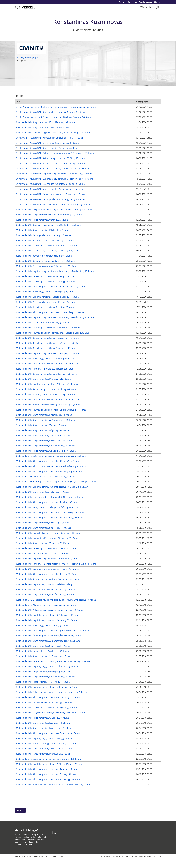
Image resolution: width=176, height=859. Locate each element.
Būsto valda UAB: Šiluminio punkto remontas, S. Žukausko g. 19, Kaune (50, 512)
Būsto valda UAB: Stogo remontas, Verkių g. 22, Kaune (42, 219)
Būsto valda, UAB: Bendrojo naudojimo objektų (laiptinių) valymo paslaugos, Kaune (56, 481)
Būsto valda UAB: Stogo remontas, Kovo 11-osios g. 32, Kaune (45, 122)
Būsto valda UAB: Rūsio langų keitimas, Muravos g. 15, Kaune (45, 358)
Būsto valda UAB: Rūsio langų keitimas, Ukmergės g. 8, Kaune (45, 291)
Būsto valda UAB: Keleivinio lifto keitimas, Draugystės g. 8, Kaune (47, 707)
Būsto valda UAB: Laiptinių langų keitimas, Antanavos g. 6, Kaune (47, 687)
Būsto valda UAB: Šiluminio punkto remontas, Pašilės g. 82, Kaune (47, 502)
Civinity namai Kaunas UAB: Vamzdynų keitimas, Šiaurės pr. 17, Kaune (49, 137)
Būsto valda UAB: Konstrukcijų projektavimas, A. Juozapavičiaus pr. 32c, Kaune (53, 132)
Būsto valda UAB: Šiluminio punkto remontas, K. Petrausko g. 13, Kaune (50, 286)
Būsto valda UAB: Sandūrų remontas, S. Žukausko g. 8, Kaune (45, 368)
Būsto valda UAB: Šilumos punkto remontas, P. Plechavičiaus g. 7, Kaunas (51, 409)
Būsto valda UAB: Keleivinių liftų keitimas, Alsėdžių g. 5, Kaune (45, 281)
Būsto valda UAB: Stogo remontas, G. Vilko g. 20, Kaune (42, 717)
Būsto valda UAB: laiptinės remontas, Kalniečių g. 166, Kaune (45, 702)
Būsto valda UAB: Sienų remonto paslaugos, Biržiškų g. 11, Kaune (47, 507)
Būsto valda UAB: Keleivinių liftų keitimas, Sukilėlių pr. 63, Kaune (46, 373)
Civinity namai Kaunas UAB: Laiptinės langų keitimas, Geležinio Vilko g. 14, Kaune (54, 178)
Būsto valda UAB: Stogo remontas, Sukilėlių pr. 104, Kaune (44, 748)
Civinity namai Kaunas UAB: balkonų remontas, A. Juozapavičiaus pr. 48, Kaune (53, 168)
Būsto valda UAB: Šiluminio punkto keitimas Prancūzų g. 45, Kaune (48, 697)
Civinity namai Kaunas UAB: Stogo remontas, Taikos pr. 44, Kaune (47, 148)
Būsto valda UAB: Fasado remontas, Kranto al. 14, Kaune (43, 553)
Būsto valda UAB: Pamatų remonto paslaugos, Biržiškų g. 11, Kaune (48, 404)
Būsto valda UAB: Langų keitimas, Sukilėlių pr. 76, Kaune (42, 651)
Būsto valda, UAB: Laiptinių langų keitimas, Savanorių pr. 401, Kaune (48, 758)
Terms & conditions (134, 856)
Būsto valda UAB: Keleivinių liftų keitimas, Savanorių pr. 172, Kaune (48, 327)
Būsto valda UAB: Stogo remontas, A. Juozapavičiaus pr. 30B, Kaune (48, 640)
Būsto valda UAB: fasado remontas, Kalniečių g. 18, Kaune (43, 322)
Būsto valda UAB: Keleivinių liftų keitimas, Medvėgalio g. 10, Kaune (47, 338)
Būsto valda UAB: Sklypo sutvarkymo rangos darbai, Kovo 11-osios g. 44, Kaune (54, 209)
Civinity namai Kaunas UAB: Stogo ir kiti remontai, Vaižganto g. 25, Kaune (51, 112)
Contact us (132, 2)
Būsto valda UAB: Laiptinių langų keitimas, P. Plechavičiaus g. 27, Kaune (50, 764)
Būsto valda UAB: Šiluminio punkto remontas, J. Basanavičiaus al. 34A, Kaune (52, 630)
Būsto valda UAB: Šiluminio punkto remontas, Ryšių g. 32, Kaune (47, 574)
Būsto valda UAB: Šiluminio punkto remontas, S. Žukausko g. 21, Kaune (50, 312)
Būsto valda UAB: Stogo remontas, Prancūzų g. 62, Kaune (43, 379)
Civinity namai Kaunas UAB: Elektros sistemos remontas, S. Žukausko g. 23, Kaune (55, 153)
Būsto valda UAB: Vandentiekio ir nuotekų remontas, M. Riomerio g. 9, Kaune (53, 661)
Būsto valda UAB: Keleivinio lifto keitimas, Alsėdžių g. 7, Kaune (45, 307)
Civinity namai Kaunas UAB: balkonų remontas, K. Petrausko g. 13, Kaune (51, 163)
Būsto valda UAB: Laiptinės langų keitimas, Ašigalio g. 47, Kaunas (47, 384)
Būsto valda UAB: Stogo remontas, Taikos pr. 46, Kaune (42, 492)
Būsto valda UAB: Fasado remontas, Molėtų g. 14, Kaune (43, 681)
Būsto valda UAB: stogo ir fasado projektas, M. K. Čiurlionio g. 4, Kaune (49, 497)
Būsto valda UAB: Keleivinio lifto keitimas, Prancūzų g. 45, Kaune (46, 348)
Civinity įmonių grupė (27, 57)
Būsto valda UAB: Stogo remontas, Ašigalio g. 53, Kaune (42, 430)
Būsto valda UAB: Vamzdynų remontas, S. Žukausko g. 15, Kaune (47, 266)
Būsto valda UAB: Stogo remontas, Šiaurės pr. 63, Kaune (43, 435)
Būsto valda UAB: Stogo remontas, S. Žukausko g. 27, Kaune (44, 656)
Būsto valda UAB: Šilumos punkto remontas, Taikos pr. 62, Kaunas (47, 399)
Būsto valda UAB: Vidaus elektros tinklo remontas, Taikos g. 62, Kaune (49, 610)
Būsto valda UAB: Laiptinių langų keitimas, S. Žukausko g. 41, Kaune (48, 666)
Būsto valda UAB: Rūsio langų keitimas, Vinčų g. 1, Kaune (43, 625)
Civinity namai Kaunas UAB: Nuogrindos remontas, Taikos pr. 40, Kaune (50, 183)
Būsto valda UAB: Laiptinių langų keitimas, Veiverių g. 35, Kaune (46, 620)
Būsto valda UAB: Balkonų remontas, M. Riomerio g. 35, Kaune (46, 260)
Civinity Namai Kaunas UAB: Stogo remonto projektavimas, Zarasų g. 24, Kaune (54, 117)
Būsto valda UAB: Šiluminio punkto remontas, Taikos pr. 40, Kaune (48, 733)
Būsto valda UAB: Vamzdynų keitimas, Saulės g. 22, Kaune (43, 235)
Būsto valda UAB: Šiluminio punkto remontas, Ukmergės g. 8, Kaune (48, 461)
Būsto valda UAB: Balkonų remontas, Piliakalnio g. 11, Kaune (45, 240)
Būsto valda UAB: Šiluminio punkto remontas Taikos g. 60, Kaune (47, 774)
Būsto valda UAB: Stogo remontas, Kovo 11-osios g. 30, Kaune (45, 676)
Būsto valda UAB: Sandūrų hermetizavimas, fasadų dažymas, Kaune (48, 579)
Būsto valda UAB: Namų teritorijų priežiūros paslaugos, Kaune (46, 743)
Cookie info (119, 856)
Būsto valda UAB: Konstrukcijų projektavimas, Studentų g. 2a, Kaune (48, 225)
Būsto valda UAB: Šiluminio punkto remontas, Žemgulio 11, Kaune (47, 769)
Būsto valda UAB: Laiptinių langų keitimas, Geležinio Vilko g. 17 (46, 584)
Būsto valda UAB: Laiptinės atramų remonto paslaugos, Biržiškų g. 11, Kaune (52, 486)
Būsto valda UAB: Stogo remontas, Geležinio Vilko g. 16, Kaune (46, 450)
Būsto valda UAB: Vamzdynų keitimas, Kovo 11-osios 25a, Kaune (46, 302)
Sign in (157, 2)
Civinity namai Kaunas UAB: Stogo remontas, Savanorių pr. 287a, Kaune (50, 189)
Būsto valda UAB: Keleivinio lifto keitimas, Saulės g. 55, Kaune (45, 276)
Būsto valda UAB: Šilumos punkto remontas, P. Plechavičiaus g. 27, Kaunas (51, 466)
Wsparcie (145, 7)
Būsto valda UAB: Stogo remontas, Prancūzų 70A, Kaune (43, 753)
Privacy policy (106, 856)
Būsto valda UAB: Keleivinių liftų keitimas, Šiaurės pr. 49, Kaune (46, 548)
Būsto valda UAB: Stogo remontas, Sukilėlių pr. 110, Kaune (44, 440)
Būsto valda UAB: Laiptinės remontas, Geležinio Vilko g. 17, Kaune (47, 296)
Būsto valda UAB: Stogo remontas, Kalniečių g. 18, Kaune (43, 723)
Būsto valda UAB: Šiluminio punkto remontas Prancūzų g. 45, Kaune (48, 779)
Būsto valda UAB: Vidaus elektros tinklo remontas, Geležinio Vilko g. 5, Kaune (53, 784)
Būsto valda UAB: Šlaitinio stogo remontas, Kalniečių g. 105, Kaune (48, 250)
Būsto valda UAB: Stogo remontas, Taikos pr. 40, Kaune (42, 127)
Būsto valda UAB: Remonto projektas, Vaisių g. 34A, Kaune (44, 255)
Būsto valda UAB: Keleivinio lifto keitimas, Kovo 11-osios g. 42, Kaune (49, 343)
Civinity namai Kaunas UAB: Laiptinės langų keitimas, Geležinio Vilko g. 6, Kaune (54, 173)
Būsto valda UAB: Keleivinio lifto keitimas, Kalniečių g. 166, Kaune (47, 245)
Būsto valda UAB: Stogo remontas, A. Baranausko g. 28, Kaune (46, 420)
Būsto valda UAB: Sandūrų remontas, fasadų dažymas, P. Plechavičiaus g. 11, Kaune (56, 563)
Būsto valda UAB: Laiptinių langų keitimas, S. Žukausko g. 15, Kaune (48, 615)
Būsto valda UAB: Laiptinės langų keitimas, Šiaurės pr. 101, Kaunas (48, 558)
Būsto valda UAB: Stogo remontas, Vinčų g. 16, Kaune (41, 425)
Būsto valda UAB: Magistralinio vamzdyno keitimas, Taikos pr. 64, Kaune (50, 712)
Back (20, 810)
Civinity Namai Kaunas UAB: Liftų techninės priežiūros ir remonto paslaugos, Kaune (56, 107)
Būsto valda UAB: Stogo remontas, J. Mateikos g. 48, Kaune (44, 414)
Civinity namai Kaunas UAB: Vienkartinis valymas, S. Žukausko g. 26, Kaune (51, 194)
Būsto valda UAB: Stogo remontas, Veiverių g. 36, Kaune (42, 522)
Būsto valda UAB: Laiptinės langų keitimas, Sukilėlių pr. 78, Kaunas (47, 569)
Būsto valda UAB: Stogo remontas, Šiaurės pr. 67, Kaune (43, 645)
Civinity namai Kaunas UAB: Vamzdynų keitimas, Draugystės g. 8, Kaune (50, 199)
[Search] (157, 7)
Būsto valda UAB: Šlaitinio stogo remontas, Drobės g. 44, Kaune (46, 389)
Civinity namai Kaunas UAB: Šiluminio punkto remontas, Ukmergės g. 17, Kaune (54, 204)
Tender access (145, 2)
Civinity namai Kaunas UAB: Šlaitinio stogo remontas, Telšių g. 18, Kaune (50, 158)
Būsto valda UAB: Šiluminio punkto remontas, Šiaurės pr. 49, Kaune (48, 635)
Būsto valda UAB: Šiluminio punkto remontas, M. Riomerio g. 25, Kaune (50, 517)
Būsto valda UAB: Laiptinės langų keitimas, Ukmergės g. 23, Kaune (47, 353)
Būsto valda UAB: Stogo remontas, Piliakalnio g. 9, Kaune (43, 230)
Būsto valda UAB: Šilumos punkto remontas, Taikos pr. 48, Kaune (47, 363)
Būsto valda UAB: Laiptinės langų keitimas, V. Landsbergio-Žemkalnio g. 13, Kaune (55, 271)
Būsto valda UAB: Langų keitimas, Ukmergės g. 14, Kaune (43, 671)
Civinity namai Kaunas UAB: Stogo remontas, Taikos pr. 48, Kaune (47, 142)
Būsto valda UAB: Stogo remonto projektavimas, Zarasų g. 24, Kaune (49, 214)
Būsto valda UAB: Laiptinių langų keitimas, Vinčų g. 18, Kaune (45, 738)
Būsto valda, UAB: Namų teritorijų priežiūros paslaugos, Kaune (46, 476)
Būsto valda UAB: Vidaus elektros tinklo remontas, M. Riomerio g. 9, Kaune (51, 692)
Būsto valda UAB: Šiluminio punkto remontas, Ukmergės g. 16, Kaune (49, 471)
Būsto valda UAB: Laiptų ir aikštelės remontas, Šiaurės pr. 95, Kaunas (49, 533)
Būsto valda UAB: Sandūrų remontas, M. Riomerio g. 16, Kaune (46, 394)
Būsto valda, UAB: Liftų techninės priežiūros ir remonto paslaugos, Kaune (51, 456)
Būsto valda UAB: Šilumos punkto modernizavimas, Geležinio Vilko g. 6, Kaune (53, 332)
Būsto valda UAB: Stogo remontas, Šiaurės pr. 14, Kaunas (43, 527)
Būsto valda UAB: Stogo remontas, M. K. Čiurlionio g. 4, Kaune (45, 594)
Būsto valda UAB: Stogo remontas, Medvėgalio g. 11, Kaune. (44, 728)
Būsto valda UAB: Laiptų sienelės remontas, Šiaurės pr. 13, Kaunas (48, 538)
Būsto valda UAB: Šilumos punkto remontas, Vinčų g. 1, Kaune (45, 589)
